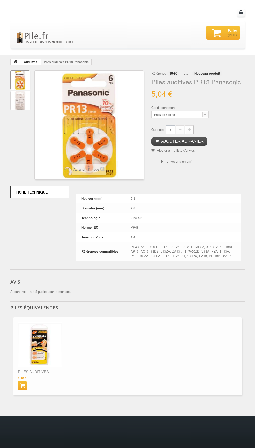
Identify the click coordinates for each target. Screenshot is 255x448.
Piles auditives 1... (36, 371)
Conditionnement (164, 107)
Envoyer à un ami (179, 161)
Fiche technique (32, 192)
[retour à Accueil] (15, 62)
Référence (158, 73)
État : (187, 73)
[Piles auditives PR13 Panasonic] (20, 80)
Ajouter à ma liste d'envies (175, 150)
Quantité (157, 129)
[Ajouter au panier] (22, 385)
